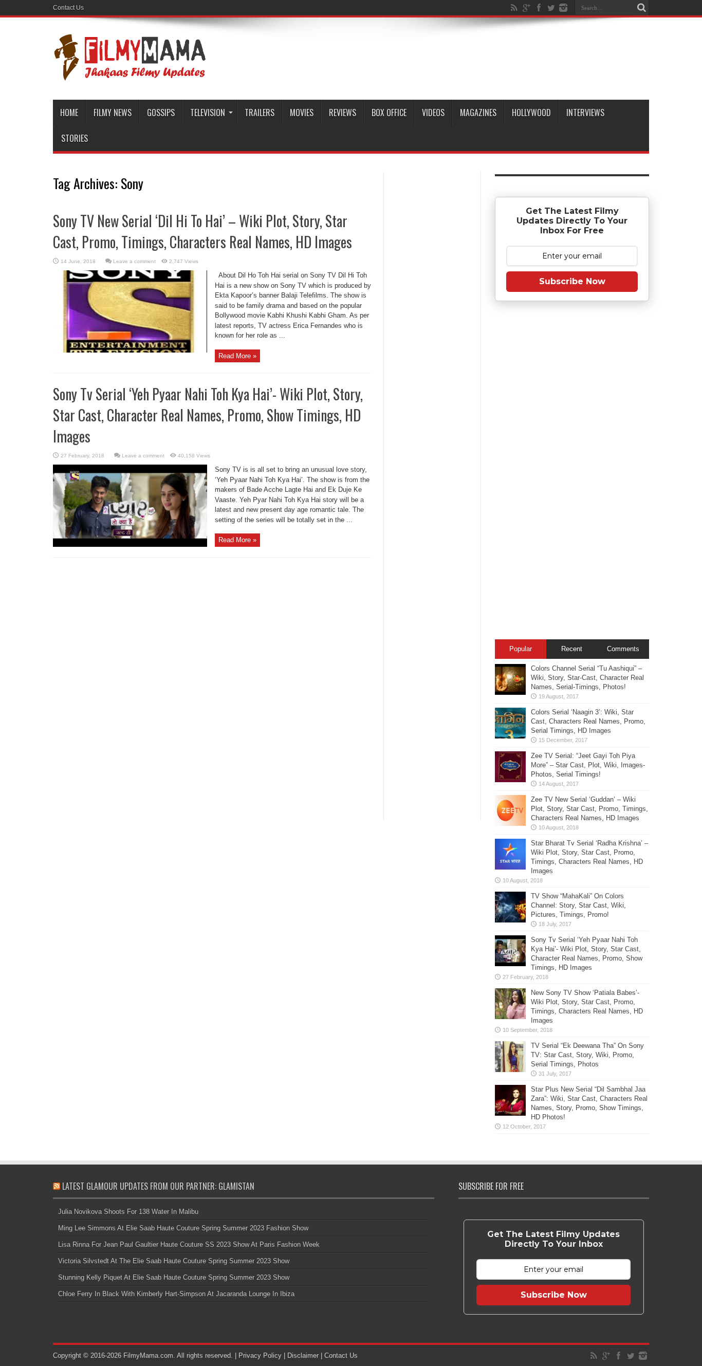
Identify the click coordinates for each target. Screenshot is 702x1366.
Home (69, 112)
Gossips (161, 112)
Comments (623, 649)
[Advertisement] (432, 336)
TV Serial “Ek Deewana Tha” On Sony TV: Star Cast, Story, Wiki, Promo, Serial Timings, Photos (587, 1055)
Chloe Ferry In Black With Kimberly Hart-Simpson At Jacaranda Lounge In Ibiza (176, 1294)
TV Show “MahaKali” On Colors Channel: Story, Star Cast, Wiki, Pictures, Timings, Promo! (578, 905)
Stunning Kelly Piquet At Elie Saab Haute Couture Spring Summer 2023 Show (173, 1277)
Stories (74, 138)
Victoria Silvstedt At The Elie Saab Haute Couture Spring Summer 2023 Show (173, 1261)
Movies (301, 112)
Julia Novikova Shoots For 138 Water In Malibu (128, 1211)
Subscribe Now (572, 281)
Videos (433, 112)
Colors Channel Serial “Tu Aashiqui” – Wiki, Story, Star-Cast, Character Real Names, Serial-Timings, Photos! (587, 677)
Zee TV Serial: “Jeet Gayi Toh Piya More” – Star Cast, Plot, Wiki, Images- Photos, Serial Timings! (588, 765)
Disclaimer (303, 1355)
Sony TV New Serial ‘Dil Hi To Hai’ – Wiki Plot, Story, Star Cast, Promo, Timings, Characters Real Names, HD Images (202, 231)
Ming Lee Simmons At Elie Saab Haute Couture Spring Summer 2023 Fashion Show (183, 1228)
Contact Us (68, 7)
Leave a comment (134, 261)
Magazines (478, 112)
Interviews (585, 112)
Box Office (389, 112)
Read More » (237, 356)
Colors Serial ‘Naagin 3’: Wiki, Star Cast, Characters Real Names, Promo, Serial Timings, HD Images (588, 721)
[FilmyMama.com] (130, 74)
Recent (571, 649)
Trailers (259, 112)
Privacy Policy (260, 1355)
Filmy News (113, 112)
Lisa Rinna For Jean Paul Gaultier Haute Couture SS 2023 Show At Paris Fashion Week (189, 1244)
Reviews (342, 112)
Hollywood (531, 112)
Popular (520, 649)
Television (207, 112)
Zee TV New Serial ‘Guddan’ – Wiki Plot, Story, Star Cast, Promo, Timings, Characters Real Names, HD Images (589, 809)
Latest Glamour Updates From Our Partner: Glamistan (158, 1186)
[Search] (641, 7)
